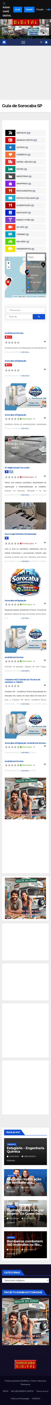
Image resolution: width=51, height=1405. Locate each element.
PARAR (29, 9)
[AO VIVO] (10, 227)
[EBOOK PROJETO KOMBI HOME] (25, 798)
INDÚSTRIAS (23, 176)
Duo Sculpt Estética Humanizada (20, 534)
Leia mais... (25, 352)
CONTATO (36, 1399)
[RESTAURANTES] (10, 191)
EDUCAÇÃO (23, 212)
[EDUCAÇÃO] (10, 213)
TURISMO (22, 234)
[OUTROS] (10, 147)
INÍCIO (5, 1391)
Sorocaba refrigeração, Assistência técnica (25, 743)
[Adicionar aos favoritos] (45, 342)
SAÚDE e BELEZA (25, 162)
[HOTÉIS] (10, 169)
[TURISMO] (10, 234)
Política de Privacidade (20, 1399)
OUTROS (21, 147)
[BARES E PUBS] (10, 220)
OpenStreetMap (32, 296)
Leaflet (15, 296)
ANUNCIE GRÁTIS (26, 140)
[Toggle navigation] (23, 42)
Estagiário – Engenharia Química (25, 1149)
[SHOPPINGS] (10, 184)
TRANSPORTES (24, 249)
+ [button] (8, 263)
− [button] (8, 267)
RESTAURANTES (25, 191)
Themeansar (25, 1384)
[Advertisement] (25, 72)
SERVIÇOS (22, 133)
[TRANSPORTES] (10, 249)
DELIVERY (22, 241)
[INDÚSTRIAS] (10, 176)
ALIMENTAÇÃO (24, 205)
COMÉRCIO (22, 154)
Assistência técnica (14, 333)
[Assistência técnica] (7, 282)
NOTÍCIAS (11, 1175)
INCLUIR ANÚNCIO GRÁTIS (22, 1391)
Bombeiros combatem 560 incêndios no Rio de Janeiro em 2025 (25, 1244)
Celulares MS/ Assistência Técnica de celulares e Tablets (22, 680)
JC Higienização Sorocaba (17, 467)
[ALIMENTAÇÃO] (10, 205)
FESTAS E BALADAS (27, 198)
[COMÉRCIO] (10, 155)
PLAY (17, 9)
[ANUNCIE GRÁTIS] (10, 140)
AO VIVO (21, 227)
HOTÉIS (21, 169)
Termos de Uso (42, 1391)
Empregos (12, 1144)
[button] (41, 42)
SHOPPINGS (23, 183)
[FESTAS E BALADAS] (10, 198)
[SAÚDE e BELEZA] (10, 162)
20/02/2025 (14, 1156)
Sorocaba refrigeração (15, 361)
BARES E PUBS (24, 220)
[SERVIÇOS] (10, 133)
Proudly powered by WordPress (17, 1381)
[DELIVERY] (10, 242)
